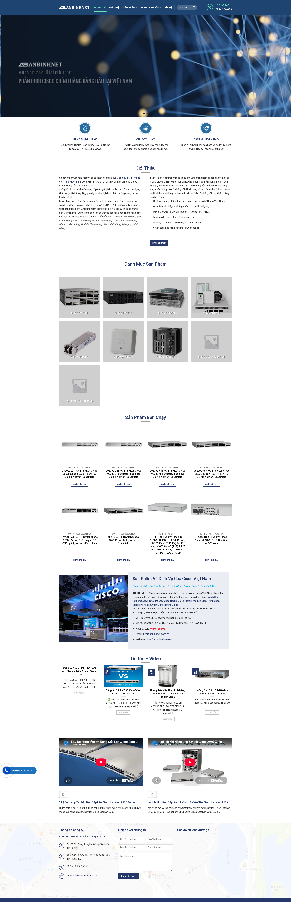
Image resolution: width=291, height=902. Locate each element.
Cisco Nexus (170, 600)
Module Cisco (200, 600)
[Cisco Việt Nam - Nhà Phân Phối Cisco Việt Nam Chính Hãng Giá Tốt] (74, 7)
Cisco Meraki (185, 600)
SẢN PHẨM (129, 7)
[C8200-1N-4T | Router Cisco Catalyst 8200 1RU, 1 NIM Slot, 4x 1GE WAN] (211, 510)
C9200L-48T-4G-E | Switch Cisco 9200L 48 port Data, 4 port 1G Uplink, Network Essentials (168, 474)
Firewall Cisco (154, 600)
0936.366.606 (157, 628)
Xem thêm (79, 693)
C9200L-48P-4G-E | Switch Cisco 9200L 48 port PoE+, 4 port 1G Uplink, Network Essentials (211, 474)
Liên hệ (168, 7)
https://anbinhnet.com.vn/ (159, 639)
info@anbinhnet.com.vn (156, 634)
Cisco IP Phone (141, 604)
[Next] (281, 66)
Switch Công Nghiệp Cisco (164, 604)
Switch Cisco (213, 597)
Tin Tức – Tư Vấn (149, 7)
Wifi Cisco (214, 600)
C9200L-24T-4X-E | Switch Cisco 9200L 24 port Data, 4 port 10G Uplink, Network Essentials (79, 474)
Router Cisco (139, 600)
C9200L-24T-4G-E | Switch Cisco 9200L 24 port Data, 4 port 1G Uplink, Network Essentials (124, 474)
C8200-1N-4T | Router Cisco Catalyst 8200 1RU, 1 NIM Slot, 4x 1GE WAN (211, 540)
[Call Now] (6, 770)
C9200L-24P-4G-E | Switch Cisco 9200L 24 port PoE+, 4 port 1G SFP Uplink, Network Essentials (80, 540)
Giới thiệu (115, 7)
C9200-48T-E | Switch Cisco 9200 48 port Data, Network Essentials (123, 540)
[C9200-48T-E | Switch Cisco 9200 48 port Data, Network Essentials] (123, 510)
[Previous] (9, 66)
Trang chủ (100, 7)
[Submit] (194, 7)
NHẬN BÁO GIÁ (79, 484)
